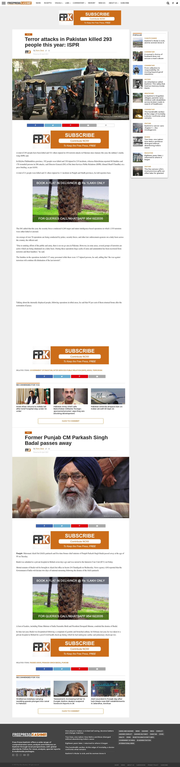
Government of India (127, 740)
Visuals (58, 3)
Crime (128, 737)
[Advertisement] (70, 281)
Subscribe (125, 3)
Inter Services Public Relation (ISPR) (69, 370)
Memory (91, 3)
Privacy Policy (153, 765)
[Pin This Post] (70, 124)
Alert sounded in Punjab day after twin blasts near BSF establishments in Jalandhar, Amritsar (108, 701)
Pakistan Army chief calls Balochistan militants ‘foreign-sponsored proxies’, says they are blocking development (69, 410)
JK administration (144, 740)
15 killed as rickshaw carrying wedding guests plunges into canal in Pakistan (32, 701)
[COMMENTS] (105, 124)
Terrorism (97, 370)
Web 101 (102, 3)
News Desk (40, 50)
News (38, 3)
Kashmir (145, 731)
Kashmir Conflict (125, 734)
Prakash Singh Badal (51, 663)
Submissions (141, 765)
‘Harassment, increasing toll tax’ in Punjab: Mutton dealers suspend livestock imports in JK (69, 701)
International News (126, 743)
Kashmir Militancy (141, 734)
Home (117, 765)
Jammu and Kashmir (126, 731)
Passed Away (35, 663)
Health (121, 737)
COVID (161, 734)
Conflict (159, 731)
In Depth (48, 3)
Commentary (78, 3)
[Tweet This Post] (53, 124)
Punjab (65, 663)
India (152, 731)
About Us (113, 3)
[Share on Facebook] (35, 124)
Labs (67, 3)
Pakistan (153, 734)
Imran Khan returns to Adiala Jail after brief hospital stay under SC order (31, 409)
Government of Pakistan (41, 370)
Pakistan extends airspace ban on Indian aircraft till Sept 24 (106, 408)
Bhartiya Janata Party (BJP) (143, 737)
